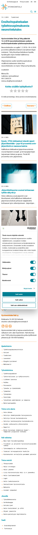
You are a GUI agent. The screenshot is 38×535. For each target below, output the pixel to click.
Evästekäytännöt (9, 525)
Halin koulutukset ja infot (14, 508)
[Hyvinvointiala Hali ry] (11, 7)
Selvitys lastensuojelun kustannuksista (18, 421)
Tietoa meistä (6, 460)
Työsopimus (7, 394)
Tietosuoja (7, 528)
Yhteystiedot (24, 2)
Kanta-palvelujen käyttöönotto (15, 514)
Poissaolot (7, 385)
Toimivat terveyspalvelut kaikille (16, 451)
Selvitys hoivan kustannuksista (15, 418)
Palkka (6, 382)
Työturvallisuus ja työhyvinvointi (16, 376)
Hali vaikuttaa (6, 438)
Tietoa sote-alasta (8, 409)
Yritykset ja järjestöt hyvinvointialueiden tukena (20, 444)
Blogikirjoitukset (10, 361)
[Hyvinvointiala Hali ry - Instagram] (3, 326)
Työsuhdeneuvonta (10, 499)
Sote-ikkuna (8, 412)
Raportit (7, 427)
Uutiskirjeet (8, 505)
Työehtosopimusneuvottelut (13, 349)
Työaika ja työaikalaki (12, 388)
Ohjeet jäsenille (10, 511)
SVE (35, 2)
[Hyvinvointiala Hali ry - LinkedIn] (6, 326)
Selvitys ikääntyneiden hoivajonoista (18, 415)
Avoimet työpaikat (10, 490)
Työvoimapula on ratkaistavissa (15, 448)
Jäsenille (4, 496)
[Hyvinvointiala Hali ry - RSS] (10, 326)
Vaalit (3, 520)
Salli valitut (19, 300)
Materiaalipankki (10, 403)
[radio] (11, 91)
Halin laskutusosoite (11, 481)
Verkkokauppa (11, 2)
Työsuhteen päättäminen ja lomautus (17, 400)
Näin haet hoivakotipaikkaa (14, 441)
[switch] (33, 268)
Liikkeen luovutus (10, 379)
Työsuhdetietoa (7, 370)
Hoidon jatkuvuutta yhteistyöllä (16, 424)
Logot (5, 478)
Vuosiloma (7, 397)
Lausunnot (7, 358)
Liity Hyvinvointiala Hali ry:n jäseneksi (19, 472)
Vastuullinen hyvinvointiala (14, 484)
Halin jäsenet (9, 469)
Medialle (7, 487)
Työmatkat (7, 391)
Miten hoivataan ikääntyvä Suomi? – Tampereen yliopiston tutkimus (17, 431)
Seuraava (30, 106)
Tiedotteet (15, 17)
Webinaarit (7, 364)
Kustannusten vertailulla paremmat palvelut (20, 454)
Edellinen (7, 106)
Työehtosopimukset (10, 373)
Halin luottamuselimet (12, 475)
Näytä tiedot (28, 288)
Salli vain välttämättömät (19, 305)
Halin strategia (9, 466)
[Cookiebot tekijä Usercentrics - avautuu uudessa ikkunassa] (27, 228)
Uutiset (6, 352)
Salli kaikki (19, 294)
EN (31, 2)
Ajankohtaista (6, 346)
